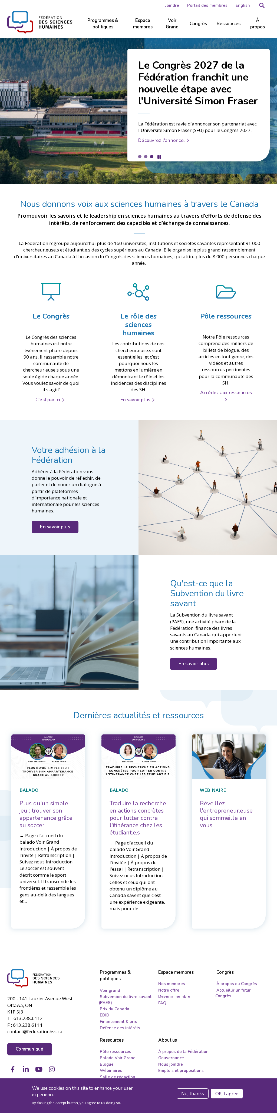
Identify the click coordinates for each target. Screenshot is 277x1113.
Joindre (172, 5)
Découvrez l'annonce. (161, 140)
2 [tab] (145, 156)
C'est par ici (47, 400)
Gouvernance (171, 1058)
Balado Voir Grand (118, 1058)
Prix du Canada (114, 1009)
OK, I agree (226, 1093)
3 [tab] (151, 156)
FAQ (162, 1003)
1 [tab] (139, 156)
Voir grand (110, 990)
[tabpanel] (138, 111)
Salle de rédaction (117, 1077)
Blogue (107, 1064)
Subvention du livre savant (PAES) (125, 999)
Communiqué (30, 1049)
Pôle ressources (115, 1051)
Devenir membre (174, 996)
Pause (159, 157)
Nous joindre (170, 1064)
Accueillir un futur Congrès (233, 993)
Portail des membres (207, 5)
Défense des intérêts (120, 1028)
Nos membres (171, 983)
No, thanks (192, 1093)
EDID (104, 1015)
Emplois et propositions (181, 1070)
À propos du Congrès (236, 983)
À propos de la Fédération (183, 1051)
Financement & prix (118, 1021)
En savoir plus (135, 400)
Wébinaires (111, 1070)
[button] (262, 5)
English (243, 5)
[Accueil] (36, 978)
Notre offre (168, 990)
